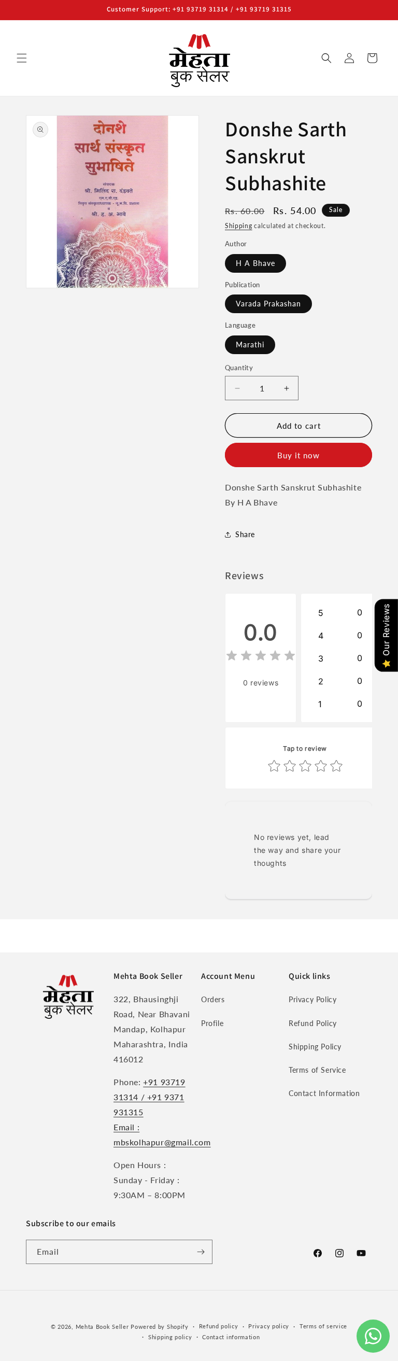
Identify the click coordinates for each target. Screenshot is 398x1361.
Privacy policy (268, 1326)
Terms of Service (317, 1069)
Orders (213, 999)
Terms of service (323, 1326)
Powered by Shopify (160, 1326)
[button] (21, 58)
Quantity (239, 367)
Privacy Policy (312, 999)
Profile (212, 1023)
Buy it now (298, 455)
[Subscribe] (200, 1252)
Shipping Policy (315, 1046)
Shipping (238, 226)
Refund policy (218, 1326)
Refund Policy (313, 1023)
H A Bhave (255, 263)
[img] (260, 657)
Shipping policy (170, 1337)
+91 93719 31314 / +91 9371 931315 (149, 1097)
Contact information (231, 1337)
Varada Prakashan (268, 303)
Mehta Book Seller (102, 1326)
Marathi (250, 344)
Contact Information (324, 1093)
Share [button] (245, 534)
